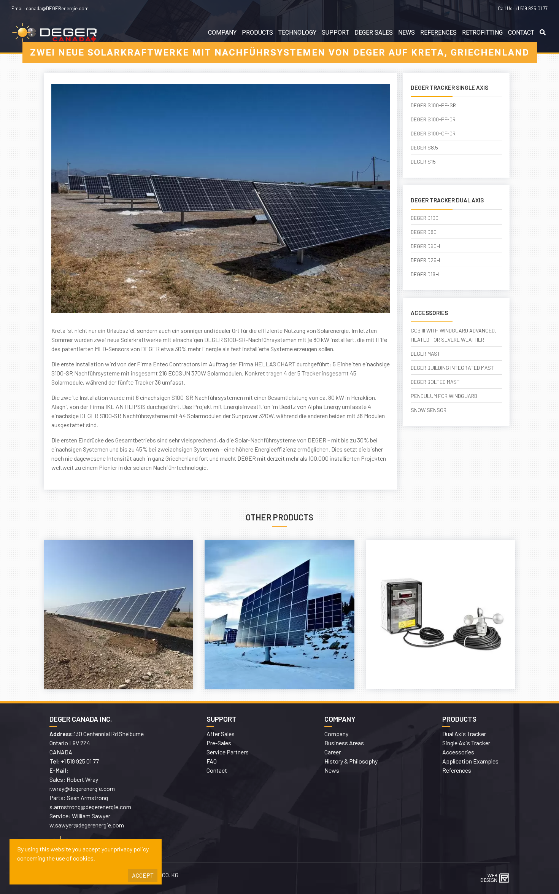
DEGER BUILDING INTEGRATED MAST (452, 367)
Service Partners (227, 752)
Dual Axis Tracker (464, 733)
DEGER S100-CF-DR (433, 133)
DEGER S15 (423, 161)
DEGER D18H (425, 274)
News (406, 32)
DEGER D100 (424, 218)
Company (222, 32)
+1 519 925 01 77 (531, 8)
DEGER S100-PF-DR (433, 119)
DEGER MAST (425, 353)
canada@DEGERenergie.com (57, 8)
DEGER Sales (373, 32)
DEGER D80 (424, 232)
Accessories (458, 752)
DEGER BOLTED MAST (435, 382)
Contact (521, 32)
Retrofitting (482, 32)
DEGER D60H (425, 246)
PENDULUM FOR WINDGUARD (444, 396)
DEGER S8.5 (424, 147)
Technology (297, 32)
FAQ (211, 761)
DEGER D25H (425, 260)
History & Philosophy (351, 761)
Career (332, 752)
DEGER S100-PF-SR (433, 105)
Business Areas (344, 742)
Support (335, 32)
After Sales (220, 733)
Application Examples (470, 761)
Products (257, 32)
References (438, 32)
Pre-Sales (218, 742)
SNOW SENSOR (428, 410)
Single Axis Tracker (466, 742)
